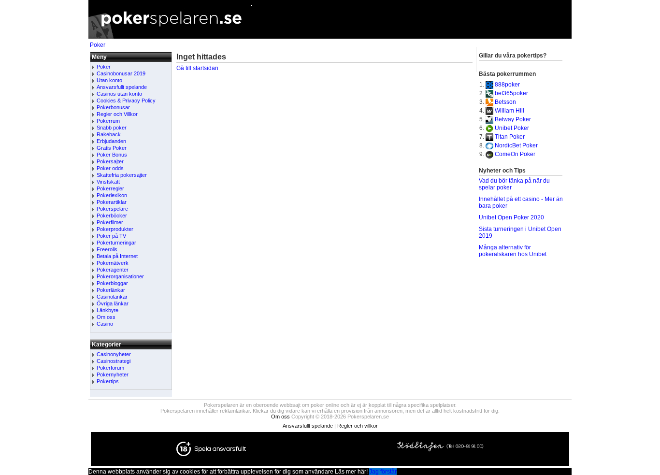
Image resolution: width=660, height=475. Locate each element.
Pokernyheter (113, 374)
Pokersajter (110, 161)
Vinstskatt (108, 182)
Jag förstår (383, 471)
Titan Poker (510, 136)
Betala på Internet (117, 256)
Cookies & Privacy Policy (126, 100)
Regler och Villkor (117, 114)
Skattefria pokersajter (122, 175)
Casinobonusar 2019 (121, 73)
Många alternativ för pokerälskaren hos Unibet (512, 251)
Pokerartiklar (112, 202)
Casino (105, 324)
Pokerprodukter (115, 229)
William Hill (509, 110)
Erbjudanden (111, 141)
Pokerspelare (112, 209)
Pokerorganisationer (120, 276)
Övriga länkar (113, 303)
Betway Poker (513, 119)
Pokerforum (110, 368)
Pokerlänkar (111, 290)
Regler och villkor (357, 426)
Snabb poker (112, 127)
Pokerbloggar (112, 283)
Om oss (106, 317)
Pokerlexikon (112, 195)
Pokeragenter (113, 270)
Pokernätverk (113, 263)
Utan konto (109, 80)
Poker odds (110, 168)
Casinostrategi (113, 361)
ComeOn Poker (515, 154)
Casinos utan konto (119, 94)
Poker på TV (111, 236)
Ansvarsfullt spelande (122, 87)
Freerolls (107, 249)
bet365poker (511, 93)
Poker (97, 45)
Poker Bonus (112, 155)
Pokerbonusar (113, 107)
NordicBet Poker (516, 145)
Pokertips (108, 381)
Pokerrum (108, 121)
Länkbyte (107, 310)
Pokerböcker (112, 215)
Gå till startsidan (197, 68)
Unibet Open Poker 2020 (511, 217)
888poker (507, 84)
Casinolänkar (112, 297)
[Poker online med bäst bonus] (330, 36)
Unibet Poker (512, 128)
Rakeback (109, 134)
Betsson (505, 102)
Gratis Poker (112, 148)
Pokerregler (110, 188)
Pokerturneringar (116, 242)
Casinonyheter (114, 354)
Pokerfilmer (110, 222)
